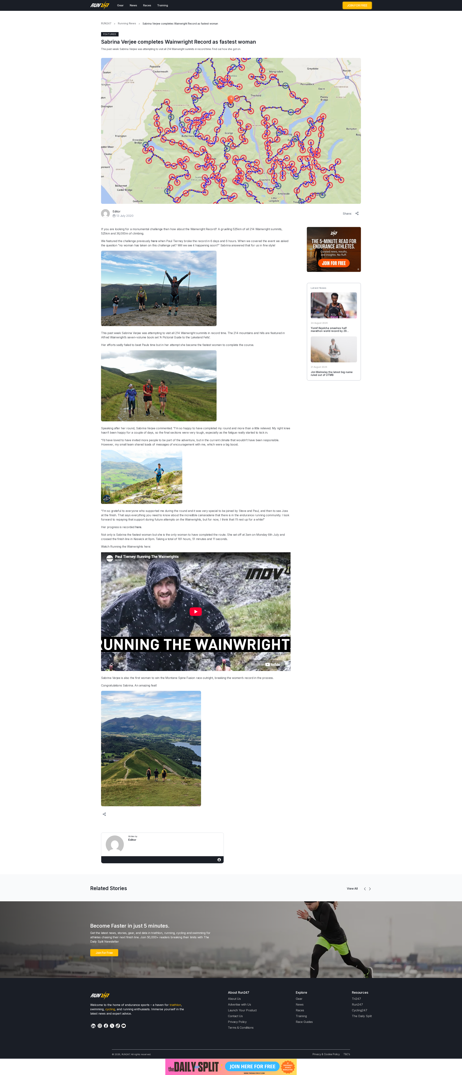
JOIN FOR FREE (357, 5)
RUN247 (106, 23)
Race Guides (304, 1022)
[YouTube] (123, 1026)
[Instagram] (100, 1026)
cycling (110, 1009)
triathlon (175, 1005)
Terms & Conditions (240, 1027)
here (154, 241)
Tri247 (356, 999)
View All (352, 888)
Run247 (357, 1004)
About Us (234, 999)
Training (162, 5)
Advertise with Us (239, 1004)
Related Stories (108, 888)
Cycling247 (359, 1010)
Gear (120, 5)
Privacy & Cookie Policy (326, 1054)
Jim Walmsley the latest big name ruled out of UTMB (332, 373)
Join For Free (104, 953)
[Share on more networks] (357, 212)
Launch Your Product (242, 1010)
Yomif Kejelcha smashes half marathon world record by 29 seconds (329, 331)
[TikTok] (118, 1026)
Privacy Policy (237, 1022)
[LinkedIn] (93, 1026)
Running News (127, 23)
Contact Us (235, 1016)
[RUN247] (100, 5)
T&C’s (346, 1054)
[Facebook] (105, 1025)
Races (147, 5)
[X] (112, 1026)
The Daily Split (362, 1016)
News (133, 5)
